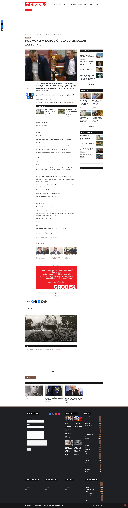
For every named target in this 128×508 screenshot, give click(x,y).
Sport (65, 4)
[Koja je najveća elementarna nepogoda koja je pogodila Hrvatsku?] (99, 63)
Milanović (72, 293)
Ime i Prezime (31, 419)
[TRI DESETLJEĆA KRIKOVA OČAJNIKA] (99, 156)
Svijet (85, 440)
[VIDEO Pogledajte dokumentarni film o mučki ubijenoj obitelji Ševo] (40, 111)
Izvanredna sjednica (54, 293)
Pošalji (29, 449)
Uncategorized (87, 449)
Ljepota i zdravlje (88, 425)
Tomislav (29, 308)
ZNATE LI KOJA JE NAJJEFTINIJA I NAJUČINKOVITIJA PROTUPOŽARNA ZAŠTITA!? (96, 103)
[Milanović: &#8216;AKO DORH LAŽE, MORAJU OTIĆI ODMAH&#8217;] (70, 250)
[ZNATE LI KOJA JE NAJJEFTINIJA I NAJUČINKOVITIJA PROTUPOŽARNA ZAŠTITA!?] (97, 96)
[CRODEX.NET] (35, 4)
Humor (85, 427)
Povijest (86, 453)
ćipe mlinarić (42, 293)
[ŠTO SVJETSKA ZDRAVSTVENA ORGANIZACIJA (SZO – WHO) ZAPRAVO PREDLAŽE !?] (78, 442)
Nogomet (86, 460)
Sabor (56, 296)
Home (55, 4)
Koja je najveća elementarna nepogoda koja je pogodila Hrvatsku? (87, 63)
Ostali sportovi (87, 469)
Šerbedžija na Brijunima (69, 102)
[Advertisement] (64, 22)
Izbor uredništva (87, 416)
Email (28, 424)
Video (91, 4)
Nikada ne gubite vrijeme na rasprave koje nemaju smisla (97, 119)
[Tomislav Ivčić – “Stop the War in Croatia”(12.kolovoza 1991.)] (99, 150)
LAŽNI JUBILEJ (28, 397)
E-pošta (26, 371)
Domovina (35, 34)
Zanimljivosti (87, 423)
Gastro (85, 429)
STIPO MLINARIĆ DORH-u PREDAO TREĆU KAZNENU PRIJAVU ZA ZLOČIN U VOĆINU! (69, 450)
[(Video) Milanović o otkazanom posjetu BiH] (42, 250)
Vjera (85, 456)
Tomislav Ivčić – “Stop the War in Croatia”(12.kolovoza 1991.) (87, 150)
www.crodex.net (40, 243)
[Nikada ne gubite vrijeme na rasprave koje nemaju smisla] (97, 113)
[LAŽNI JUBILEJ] (34, 391)
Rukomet (86, 471)
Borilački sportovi (88, 464)
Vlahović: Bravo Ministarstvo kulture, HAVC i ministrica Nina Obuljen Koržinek (85, 103)
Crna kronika (87, 443)
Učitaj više (91, 84)
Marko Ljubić (43, 86)
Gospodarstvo (72, 4)
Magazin (86, 4)
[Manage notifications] (125, 505)
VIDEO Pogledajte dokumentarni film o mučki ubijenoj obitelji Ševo (46, 9)
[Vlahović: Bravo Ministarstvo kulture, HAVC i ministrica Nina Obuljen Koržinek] (85, 96)
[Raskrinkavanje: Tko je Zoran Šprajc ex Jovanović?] (99, 69)
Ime (26, 366)
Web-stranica (55, 371)
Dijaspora (86, 445)
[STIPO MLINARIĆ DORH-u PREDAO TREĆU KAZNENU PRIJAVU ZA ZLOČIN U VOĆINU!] (69, 442)
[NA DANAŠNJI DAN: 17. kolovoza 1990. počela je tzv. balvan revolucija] (61, 111)
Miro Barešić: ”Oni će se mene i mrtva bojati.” (40, 328)
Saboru (72, 88)
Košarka (86, 467)
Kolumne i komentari (88, 432)
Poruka (29, 430)
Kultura (79, 4)
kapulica (64, 293)
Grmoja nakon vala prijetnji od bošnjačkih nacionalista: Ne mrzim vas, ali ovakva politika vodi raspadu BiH (74, 398)
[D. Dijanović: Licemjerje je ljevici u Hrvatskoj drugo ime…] (78, 418)
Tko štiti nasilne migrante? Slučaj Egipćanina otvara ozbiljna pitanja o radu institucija (54, 398)
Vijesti (60, 4)
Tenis (85, 462)
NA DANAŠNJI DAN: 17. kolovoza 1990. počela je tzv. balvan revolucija (87, 143)
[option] (51, 328)
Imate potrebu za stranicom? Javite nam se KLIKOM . (53, 505)
